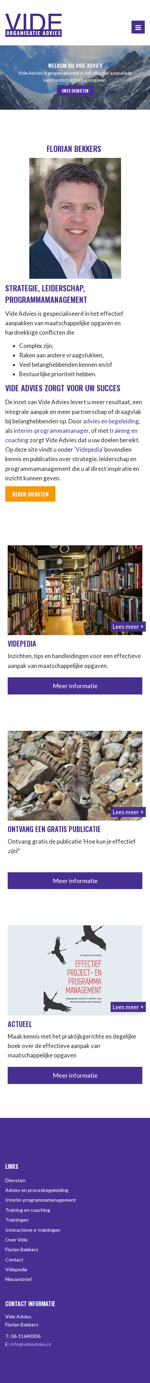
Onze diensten (75, 91)
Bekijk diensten (30, 494)
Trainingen (17, 1220)
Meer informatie (75, 686)
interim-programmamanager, (52, 430)
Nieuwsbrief (18, 1279)
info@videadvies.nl (30, 1344)
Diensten (15, 1180)
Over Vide (16, 1240)
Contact (14, 1259)
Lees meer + (128, 626)
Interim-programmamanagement (40, 1200)
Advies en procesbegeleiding (36, 1190)
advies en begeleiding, (111, 421)
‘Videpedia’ (88, 449)
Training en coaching (27, 1210)
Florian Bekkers (21, 1249)
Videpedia (16, 1269)
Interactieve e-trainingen (32, 1230)
